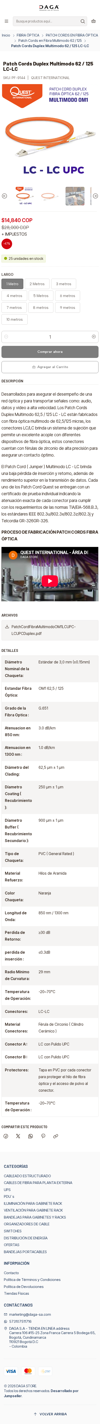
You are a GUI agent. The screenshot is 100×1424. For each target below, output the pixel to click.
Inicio (6, 35)
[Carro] (93, 21)
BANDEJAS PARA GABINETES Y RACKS (35, 1217)
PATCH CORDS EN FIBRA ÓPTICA (72, 35)
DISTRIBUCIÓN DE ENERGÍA (26, 1238)
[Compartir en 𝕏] (18, 1136)
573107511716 (20, 1321)
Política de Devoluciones (24, 1287)
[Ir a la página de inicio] (50, 8)
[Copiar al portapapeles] (55, 1136)
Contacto (11, 1273)
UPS (7, 1190)
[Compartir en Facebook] (5, 1136)
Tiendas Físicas (16, 1293)
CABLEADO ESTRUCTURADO (27, 1176)
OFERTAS (11, 1245)
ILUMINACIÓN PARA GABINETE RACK (33, 1203)
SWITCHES (13, 1231)
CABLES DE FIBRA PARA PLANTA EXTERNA (38, 1183)
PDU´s (9, 1196)
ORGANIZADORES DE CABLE (27, 1224)
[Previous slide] (5, 196)
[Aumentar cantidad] (94, 337)
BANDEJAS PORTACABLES (25, 1252)
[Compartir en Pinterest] (43, 1136)
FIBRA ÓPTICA (28, 35)
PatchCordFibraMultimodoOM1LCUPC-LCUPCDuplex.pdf (44, 630)
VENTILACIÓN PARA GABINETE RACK (33, 1210)
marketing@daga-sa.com (30, 1314)
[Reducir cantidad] (6, 337)
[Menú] (6, 21)
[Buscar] (83, 21)
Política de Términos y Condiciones (32, 1280)
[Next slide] (95, 196)
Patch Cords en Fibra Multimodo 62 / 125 (50, 40)
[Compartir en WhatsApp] (30, 1136)
